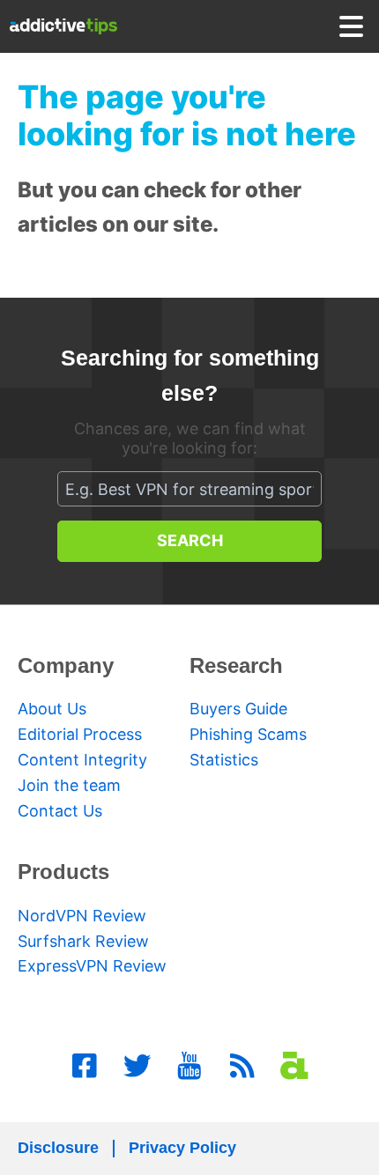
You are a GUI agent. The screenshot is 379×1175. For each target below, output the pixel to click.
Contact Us (60, 811)
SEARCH (190, 540)
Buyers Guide (238, 708)
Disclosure (58, 1148)
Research (236, 665)
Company (66, 665)
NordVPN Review (82, 915)
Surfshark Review (83, 941)
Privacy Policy (182, 1148)
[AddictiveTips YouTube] (189, 1066)
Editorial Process (80, 734)
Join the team (69, 785)
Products (63, 871)
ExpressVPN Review (92, 966)
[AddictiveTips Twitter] (137, 1066)
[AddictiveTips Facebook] (85, 1066)
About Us (52, 708)
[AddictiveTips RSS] (242, 1066)
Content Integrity (82, 759)
